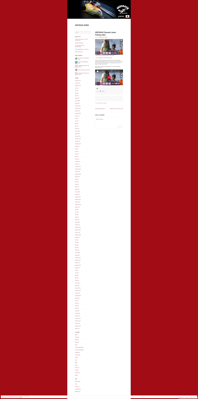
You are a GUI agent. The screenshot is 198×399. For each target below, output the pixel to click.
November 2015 (78, 320)
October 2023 (77, 83)
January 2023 (77, 103)
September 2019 (78, 204)
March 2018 (77, 250)
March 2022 (77, 128)
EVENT (76, 344)
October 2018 (77, 232)
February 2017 (77, 282)
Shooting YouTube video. (79, 42)
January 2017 (77, 285)
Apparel (76, 334)
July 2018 (76, 239)
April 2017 (77, 277)
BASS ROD (77, 339)
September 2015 (78, 325)
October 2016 (77, 293)
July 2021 (76, 148)
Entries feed (77, 386)
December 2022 (78, 105)
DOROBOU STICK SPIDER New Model (116, 108)
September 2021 (78, 143)
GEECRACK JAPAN (82, 25)
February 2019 (77, 222)
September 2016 (78, 295)
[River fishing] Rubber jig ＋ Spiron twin (81, 49)
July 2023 (76, 88)
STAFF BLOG (77, 372)
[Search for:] (82, 32)
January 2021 (77, 164)
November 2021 (78, 138)
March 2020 (77, 189)
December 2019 (78, 196)
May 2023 (76, 93)
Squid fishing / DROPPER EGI (100, 108)
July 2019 (76, 209)
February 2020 (77, 191)
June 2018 (77, 242)
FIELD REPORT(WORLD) (79, 349)
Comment (119, 126)
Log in (76, 383)
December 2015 (78, 318)
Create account (77, 381)
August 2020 (77, 176)
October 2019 (77, 201)
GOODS (76, 357)
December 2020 (78, 166)
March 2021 (77, 158)
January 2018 (77, 255)
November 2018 (78, 229)
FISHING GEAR (77, 354)
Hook (76, 360)
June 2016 (77, 303)
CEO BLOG (77, 342)
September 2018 (78, 234)
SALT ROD (77, 370)
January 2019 (77, 224)
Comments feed (78, 388)
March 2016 (77, 310)
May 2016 (76, 305)
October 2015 (77, 323)
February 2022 (77, 131)
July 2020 (76, 179)
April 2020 (77, 186)
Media (76, 362)
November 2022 (78, 108)
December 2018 (78, 227)
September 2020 (78, 174)
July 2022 (76, 118)
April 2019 (77, 217)
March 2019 (77, 219)
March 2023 (77, 98)
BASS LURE (77, 337)
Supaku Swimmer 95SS (79, 51)
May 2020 (76, 184)
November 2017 (78, 260)
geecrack (106, 37)
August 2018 (77, 237)
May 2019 (76, 214)
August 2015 (77, 328)
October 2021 (77, 141)
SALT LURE (77, 367)
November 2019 (78, 199)
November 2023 (78, 80)
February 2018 (77, 252)
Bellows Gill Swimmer (86, 69)
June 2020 (77, 181)
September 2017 (78, 265)
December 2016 (78, 288)
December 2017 (78, 257)
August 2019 (77, 207)
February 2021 (77, 161)
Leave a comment (103, 103)
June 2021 (77, 151)
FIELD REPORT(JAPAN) (79, 347)
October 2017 (77, 262)
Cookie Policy (20, 397)
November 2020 (78, 169)
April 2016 (77, 308)
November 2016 (78, 290)
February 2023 (77, 100)
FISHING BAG (77, 352)
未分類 (76, 375)
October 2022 (77, 110)
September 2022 (78, 113)
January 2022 (77, 133)
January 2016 (77, 315)
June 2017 (77, 272)
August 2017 (77, 267)
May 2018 (76, 244)
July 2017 (76, 270)
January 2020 (77, 194)
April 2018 (77, 247)
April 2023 (77, 95)
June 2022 (77, 120)
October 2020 (77, 171)
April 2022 (77, 126)
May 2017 (76, 275)
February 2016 (77, 313)
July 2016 (76, 300)
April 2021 (77, 156)
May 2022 (76, 123)
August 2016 (77, 298)
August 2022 (77, 115)
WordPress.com (77, 391)
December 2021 (78, 136)
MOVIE (99, 103)
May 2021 (76, 153)
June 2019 (77, 212)
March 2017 (77, 280)
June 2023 (77, 90)
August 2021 (77, 146)
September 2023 (78, 85)
